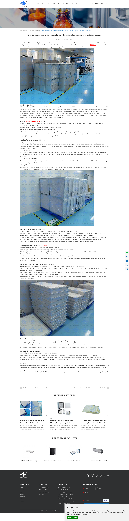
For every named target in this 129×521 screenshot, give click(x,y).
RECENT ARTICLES (64, 395)
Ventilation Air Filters (44, 487)
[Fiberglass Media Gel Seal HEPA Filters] (75, 451)
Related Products (64, 438)
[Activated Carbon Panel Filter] (52, 451)
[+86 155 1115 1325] (127, 264)
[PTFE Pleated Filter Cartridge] (29, 451)
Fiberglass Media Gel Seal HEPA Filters (75, 461)
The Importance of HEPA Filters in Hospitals (35, 388)
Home (37, 4)
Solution (55, 4)
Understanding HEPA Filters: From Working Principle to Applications (61, 422)
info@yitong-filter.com (66, 492)
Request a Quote (90, 484)
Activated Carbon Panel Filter (52, 461)
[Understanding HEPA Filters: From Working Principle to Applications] (64, 408)
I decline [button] (75, 517)
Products (45, 4)
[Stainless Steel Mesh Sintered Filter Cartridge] (98, 451)
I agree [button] (69, 517)
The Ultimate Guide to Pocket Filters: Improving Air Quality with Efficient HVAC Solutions (93, 422)
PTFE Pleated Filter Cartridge (29, 461)
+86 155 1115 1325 (65, 487)
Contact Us (95, 4)
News (86, 4)
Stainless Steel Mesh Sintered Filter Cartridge (98, 461)
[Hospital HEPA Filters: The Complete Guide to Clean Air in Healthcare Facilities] (31, 408)
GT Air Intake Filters (43, 490)
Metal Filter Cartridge (44, 492)
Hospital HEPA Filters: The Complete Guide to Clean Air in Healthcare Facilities (32, 422)
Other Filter (41, 494)
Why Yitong (76, 4)
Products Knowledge (34, 31)
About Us (65, 4)
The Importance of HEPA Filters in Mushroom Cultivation (90, 388)
